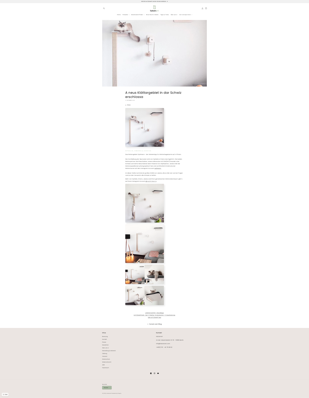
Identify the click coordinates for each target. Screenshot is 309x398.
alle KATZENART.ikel (154, 317)
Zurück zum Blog (155, 324)
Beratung (105, 336)
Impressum (105, 367)
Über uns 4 (105, 348)
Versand (104, 356)
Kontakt (104, 339)
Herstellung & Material (109, 350)
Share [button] (129, 105)
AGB (103, 365)
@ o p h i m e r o (151, 181)
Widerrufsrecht (106, 362)
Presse (104, 342)
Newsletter (105, 345)
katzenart (108, 393)
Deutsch (106, 387)
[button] (104, 8)
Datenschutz (106, 359)
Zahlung (104, 353)
